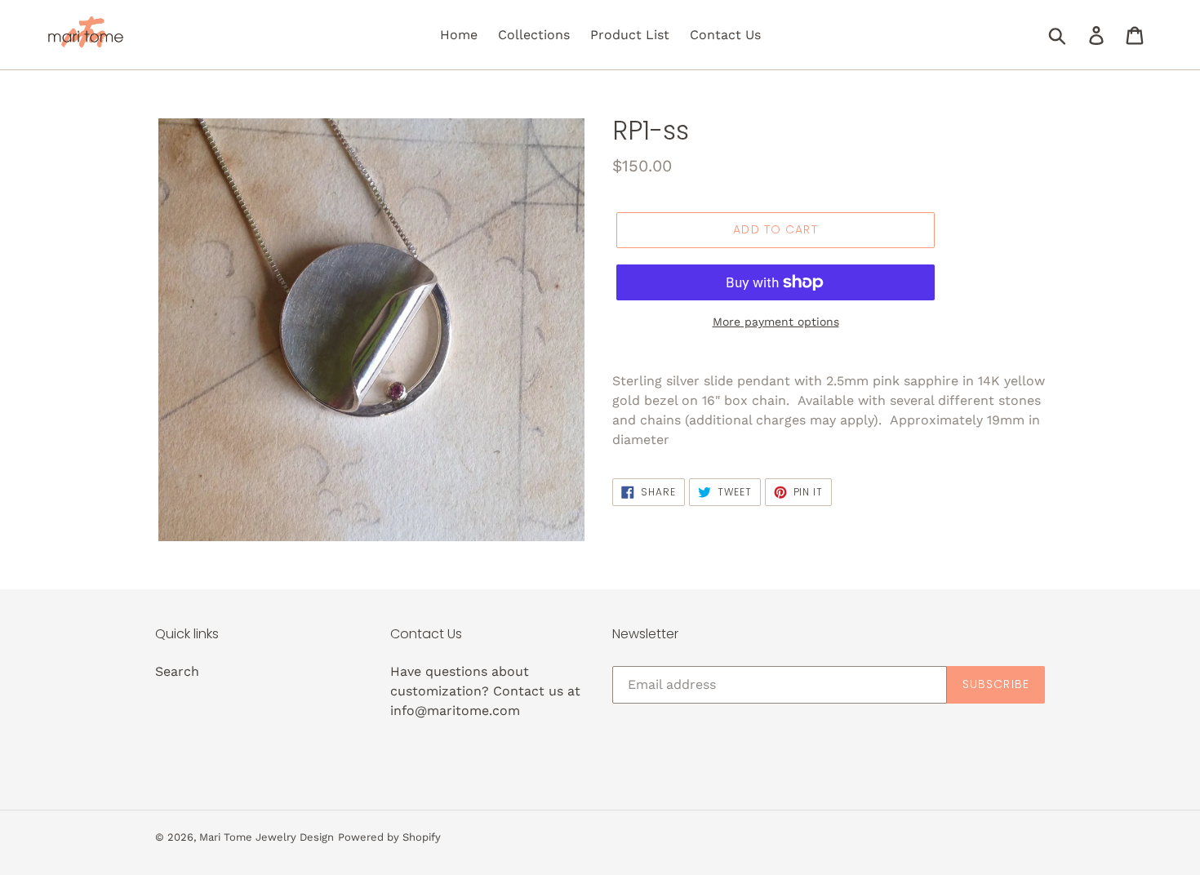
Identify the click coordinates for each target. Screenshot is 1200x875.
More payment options (776, 321)
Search (177, 671)
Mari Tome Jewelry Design (266, 837)
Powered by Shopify (389, 837)
